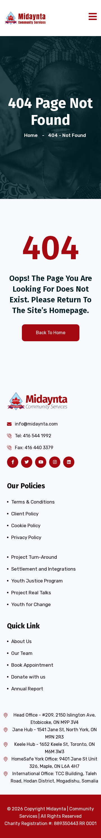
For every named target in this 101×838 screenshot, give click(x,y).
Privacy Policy (26, 537)
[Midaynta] (25, 17)
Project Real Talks (31, 592)
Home (32, 135)
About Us (21, 641)
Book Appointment (32, 665)
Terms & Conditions (33, 502)
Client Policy (24, 513)
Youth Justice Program (37, 581)
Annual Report (27, 688)
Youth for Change (31, 604)
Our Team (22, 653)
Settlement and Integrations (43, 569)
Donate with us (28, 677)
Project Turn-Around (34, 557)
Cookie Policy (25, 525)
